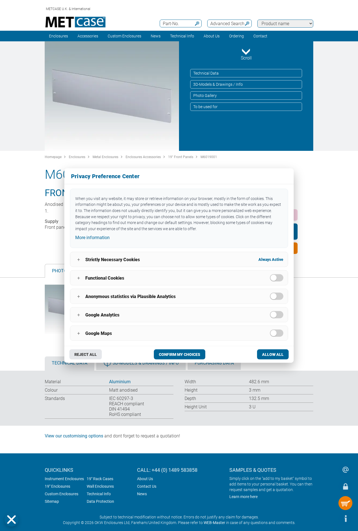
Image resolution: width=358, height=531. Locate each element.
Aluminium (120, 381)
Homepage (53, 157)
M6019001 (209, 157)
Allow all (273, 354)
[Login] (345, 486)
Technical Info (99, 494)
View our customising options (74, 436)
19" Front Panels (180, 157)
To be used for (205, 106)
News (156, 36)
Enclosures (58, 36)
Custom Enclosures (124, 36)
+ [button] (78, 259)
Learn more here (243, 496)
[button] (11, 520)
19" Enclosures (57, 486)
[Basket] (345, 503)
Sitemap (52, 501)
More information (92, 237)
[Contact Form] (345, 470)
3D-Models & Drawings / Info (218, 84)
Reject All (85, 354)
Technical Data (206, 73)
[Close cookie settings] (11, 520)
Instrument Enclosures (64, 479)
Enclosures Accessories (143, 157)
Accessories (87, 36)
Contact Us (146, 486)
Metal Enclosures (105, 157)
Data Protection (100, 501)
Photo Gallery (205, 95)
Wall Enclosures (100, 486)
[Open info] (345, 518)
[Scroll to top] (329, 518)
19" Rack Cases (100, 479)
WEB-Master (214, 522)
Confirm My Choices (179, 354)
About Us (145, 479)
